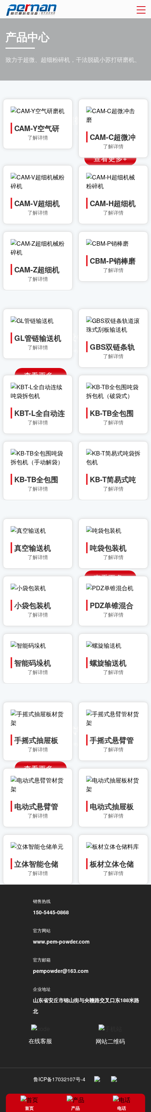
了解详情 (37, 137)
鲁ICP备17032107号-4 (59, 1079)
